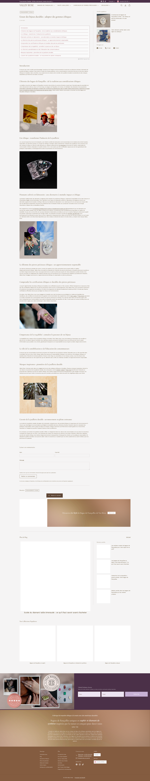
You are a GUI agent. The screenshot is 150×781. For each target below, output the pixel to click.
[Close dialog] (148, 1)
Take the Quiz (112, 394)
